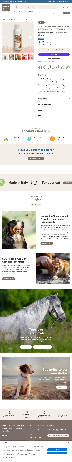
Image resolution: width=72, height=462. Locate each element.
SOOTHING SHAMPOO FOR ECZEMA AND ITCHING (17, 19)
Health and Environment (43, 347)
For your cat (29, 182)
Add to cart (59, 50)
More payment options (54, 58)
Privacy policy (9, 447)
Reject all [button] (57, 453)
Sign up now (62, 387)
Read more (24, 451)
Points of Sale (32, 437)
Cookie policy (16, 447)
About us (47, 13)
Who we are (32, 429)
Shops (52, 13)
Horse (39, 434)
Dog (39, 429)
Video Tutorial (17, 15)
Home (3, 19)
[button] (68, 7)
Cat (39, 432)
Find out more (46, 243)
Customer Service (52, 1)
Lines (39, 437)
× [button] (70, 442)
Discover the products (49, 182)
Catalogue (31, 434)
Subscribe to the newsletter (58, 435)
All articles (36, 204)
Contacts (31, 440)
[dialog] (36, 451)
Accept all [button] (57, 449)
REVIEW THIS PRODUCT (36, 158)
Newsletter (61, 1)
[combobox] (36, 7)
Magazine (58, 13)
